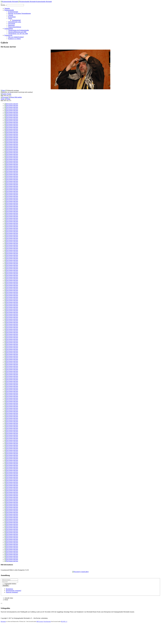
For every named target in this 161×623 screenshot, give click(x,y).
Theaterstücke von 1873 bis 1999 (18, 33)
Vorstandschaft (16, 20)
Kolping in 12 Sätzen (14, 38)
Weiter (3, 99)
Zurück (9, 94)
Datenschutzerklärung (14, 27)
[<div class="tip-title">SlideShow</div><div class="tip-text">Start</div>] (3, 90)
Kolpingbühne (8, 28)
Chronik (10, 15)
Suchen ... (4, 5)
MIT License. (40, 621)
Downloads (11, 23)
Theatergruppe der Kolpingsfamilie (18, 30)
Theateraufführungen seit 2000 (17, 32)
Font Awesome (47, 621)
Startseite (7, 8)
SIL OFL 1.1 (64, 621)
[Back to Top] (1, 603)
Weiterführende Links (14, 22)
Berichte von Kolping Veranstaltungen (19, 13)
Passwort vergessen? (12, 592)
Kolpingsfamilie (9, 10)
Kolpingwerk (8, 35)
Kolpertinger (12, 17)
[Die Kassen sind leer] (11, 104)
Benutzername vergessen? (13, 590)
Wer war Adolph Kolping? (16, 37)
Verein (10, 18)
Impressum (11, 25)
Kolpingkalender (13, 12)
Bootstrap (3, 621)
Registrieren (9, 589)
